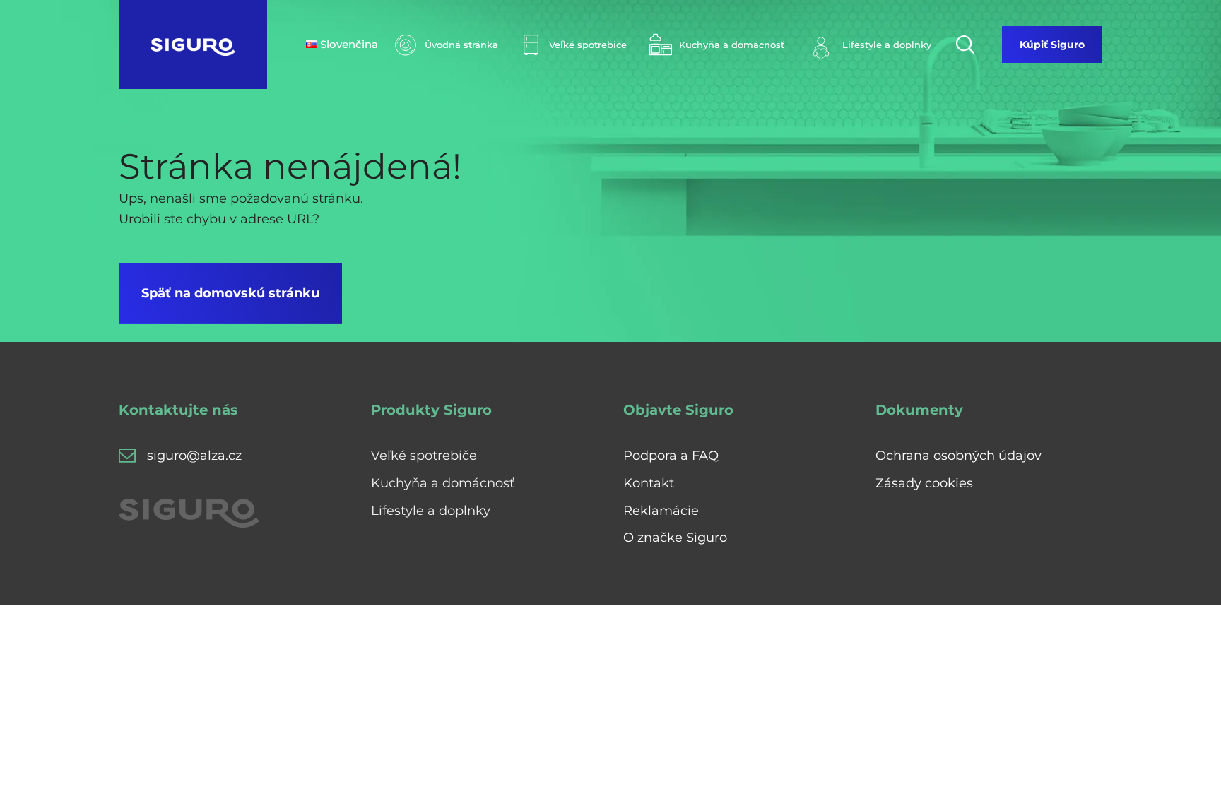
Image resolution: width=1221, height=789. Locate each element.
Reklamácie (661, 510)
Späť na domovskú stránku (230, 293)
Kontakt (648, 483)
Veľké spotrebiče (424, 455)
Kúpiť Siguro (1052, 44)
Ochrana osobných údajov (958, 455)
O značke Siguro (675, 537)
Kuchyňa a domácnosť (442, 483)
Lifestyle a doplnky (430, 510)
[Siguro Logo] (193, 44)
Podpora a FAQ (671, 455)
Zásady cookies (924, 483)
